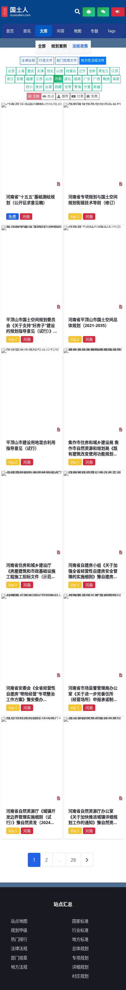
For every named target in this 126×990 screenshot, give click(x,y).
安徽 (19, 79)
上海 (21, 71)
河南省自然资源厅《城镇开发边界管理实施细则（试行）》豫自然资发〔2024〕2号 (31, 819)
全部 (42, 45)
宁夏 (87, 87)
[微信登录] (103, 11)
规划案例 (59, 45)
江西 (39, 79)
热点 (50, 96)
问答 (60, 30)
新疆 (96, 87)
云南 (48, 87)
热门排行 (19, 939)
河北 (50, 71)
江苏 (114, 71)
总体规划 (80, 948)
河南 (58, 78)
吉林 (92, 71)
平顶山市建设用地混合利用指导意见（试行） (30, 445)
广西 (96, 79)
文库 (43, 30)
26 (73, 860)
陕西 (106, 79)
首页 (10, 30)
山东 (48, 79)
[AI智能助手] (89, 11)
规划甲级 (19, 930)
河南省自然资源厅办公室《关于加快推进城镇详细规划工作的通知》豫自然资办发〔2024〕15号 (93, 819)
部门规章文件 (67, 60)
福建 (29, 79)
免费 (94, 96)
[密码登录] (118, 11)
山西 (59, 71)
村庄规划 (80, 976)
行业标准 (80, 930)
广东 (87, 79)
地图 (77, 30)
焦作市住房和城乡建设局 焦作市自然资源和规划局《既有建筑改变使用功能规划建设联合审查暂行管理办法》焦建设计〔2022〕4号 (93, 453)
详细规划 (80, 967)
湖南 (77, 79)
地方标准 (80, 939)
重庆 (30, 71)
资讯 (27, 30)
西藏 (58, 87)
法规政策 (80, 45)
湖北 (67, 79)
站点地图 (19, 921)
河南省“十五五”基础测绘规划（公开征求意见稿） (30, 199)
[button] (77, 11)
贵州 (38, 87)
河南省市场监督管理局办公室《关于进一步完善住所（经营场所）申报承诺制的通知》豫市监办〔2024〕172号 (93, 699)
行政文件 (45, 60)
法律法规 (28, 60)
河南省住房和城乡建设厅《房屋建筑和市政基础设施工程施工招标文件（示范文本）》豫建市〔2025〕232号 (31, 573)
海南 (116, 79)
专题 (94, 30)
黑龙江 (103, 71)
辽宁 (82, 71)
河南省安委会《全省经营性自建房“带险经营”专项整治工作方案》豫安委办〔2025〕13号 (30, 696)
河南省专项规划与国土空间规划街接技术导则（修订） (93, 199)
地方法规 (19, 967)
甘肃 (67, 87)
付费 (80, 96)
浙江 (10, 79)
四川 (29, 87)
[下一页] (87, 860)
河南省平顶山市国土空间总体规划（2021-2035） (93, 322)
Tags (111, 30)
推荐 (65, 96)
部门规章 (19, 958)
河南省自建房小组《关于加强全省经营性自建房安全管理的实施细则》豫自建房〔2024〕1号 (93, 573)
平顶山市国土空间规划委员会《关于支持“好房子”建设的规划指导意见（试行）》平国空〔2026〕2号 (31, 328)
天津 (40, 71)
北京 (11, 71)
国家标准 (80, 921)
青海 (77, 87)
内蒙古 (71, 71)
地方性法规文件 (93, 60)
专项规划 (80, 958)
